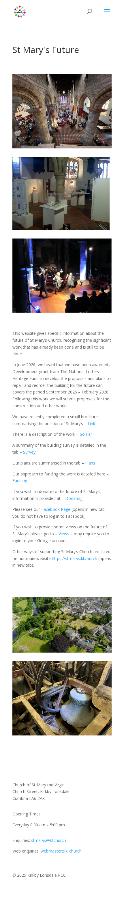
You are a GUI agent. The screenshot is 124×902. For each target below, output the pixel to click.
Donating (73, 498)
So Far (86, 434)
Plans (90, 463)
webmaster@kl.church (61, 851)
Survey (29, 452)
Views (64, 533)
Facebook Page (55, 509)
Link (91, 423)
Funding (19, 480)
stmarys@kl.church (48, 840)
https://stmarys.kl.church (74, 558)
